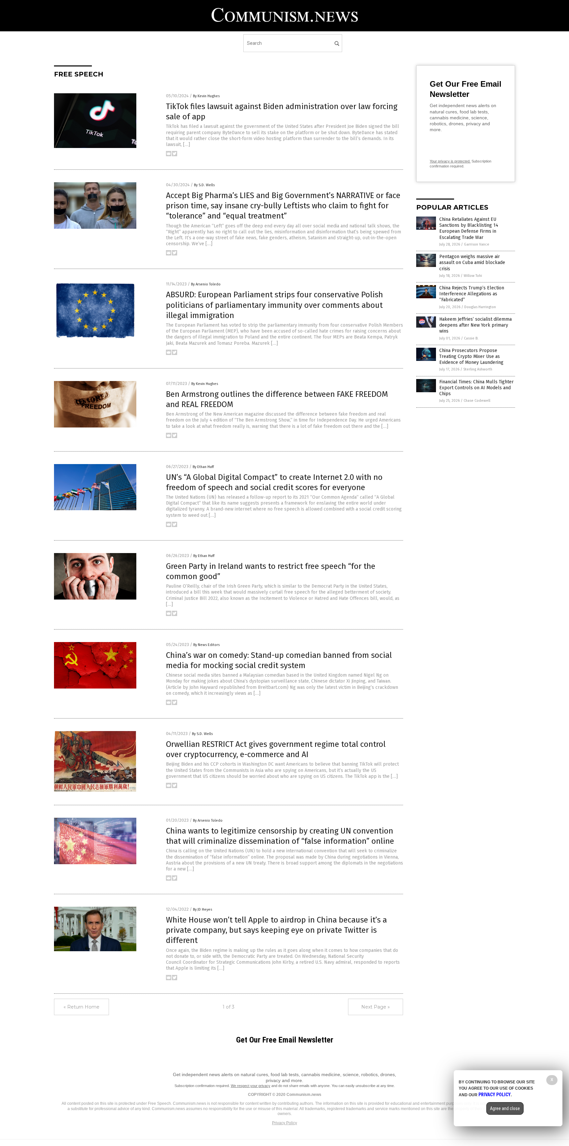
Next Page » (375, 1007)
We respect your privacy (250, 1086)
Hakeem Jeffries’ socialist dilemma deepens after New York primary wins (475, 325)
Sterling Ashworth (477, 369)
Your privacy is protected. (450, 161)
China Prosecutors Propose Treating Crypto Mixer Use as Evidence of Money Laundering (471, 356)
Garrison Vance (476, 244)
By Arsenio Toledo (206, 284)
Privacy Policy (284, 1123)
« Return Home (81, 1007)
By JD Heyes (202, 909)
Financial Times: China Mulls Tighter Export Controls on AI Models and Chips (476, 388)
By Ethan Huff (203, 467)
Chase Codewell (477, 400)
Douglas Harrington (480, 307)
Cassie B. (471, 338)
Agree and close (505, 1108)
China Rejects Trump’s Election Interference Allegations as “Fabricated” (471, 294)
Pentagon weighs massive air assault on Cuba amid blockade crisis (472, 262)
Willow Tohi (473, 276)
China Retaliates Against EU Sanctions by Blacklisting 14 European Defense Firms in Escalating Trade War (468, 228)
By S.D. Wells (204, 185)
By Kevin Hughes (206, 96)
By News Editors (206, 645)
